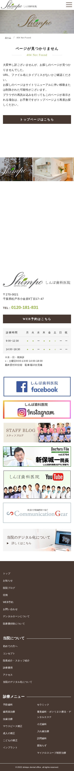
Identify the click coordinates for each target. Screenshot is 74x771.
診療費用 (8, 667)
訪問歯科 (42, 738)
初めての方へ (10, 646)
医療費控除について (14, 623)
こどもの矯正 (10, 740)
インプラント (10, 747)
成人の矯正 (9, 733)
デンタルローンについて (16, 616)
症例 (5, 595)
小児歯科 (42, 724)
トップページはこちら (37, 119)
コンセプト (9, 653)
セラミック (43, 704)
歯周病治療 (9, 711)
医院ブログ (9, 588)
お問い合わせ (10, 609)
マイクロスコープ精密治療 (51, 752)
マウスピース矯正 (12, 726)
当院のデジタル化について (28, 540)
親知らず (42, 745)
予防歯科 (8, 704)
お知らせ (8, 580)
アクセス (8, 674)
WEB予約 (8, 602)
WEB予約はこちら (37, 319)
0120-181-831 (20, 307)
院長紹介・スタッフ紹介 (16, 660)
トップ (6, 573)
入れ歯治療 (43, 731)
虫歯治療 (8, 719)
